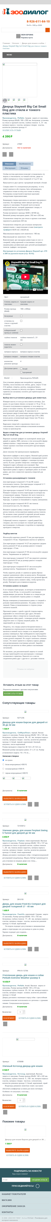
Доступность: (7, 148)
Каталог (15, 43)
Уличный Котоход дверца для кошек (22, 1066)
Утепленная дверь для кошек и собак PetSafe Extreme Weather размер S (23, 976)
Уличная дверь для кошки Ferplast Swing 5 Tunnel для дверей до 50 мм (25, 831)
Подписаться (39, 1179)
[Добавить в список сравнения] (11, 154)
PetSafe (13, 118)
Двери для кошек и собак (33, 43)
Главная (6, 43)
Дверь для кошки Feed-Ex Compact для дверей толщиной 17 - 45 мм (24, 905)
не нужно (9, 760)
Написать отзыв (12, 130)
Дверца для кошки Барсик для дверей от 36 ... (25, 1139)
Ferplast (13, 841)
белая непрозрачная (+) (16, 764)
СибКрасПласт (16, 733)
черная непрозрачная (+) (16, 773)
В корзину (9, 1018)
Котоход (13, 1074)
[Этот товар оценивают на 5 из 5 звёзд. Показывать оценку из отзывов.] (25, 714)
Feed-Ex (13, 914)
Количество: (7, 1012)
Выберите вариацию (14, 798)
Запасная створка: (10, 756)
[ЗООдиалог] (25, 11)
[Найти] (47, 30)
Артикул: (5, 144)
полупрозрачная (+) (14, 769)
